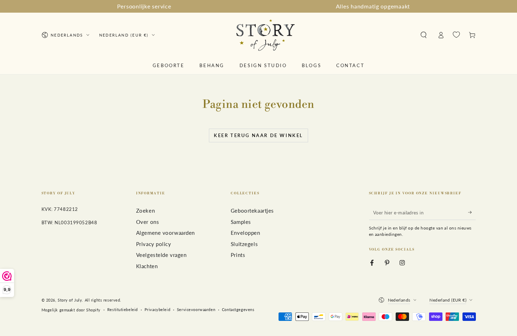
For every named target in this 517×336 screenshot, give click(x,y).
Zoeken (145, 210)
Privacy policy (153, 244)
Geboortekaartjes (252, 210)
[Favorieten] (456, 34)
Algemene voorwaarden (165, 233)
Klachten (147, 266)
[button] (423, 35)
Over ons (147, 222)
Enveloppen (245, 233)
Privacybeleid (157, 309)
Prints (238, 255)
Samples (241, 222)
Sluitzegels (244, 244)
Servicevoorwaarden (196, 309)
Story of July (70, 300)
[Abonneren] (472, 212)
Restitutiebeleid (122, 309)
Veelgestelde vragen (161, 255)
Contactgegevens (238, 309)
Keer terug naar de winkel (258, 135)
